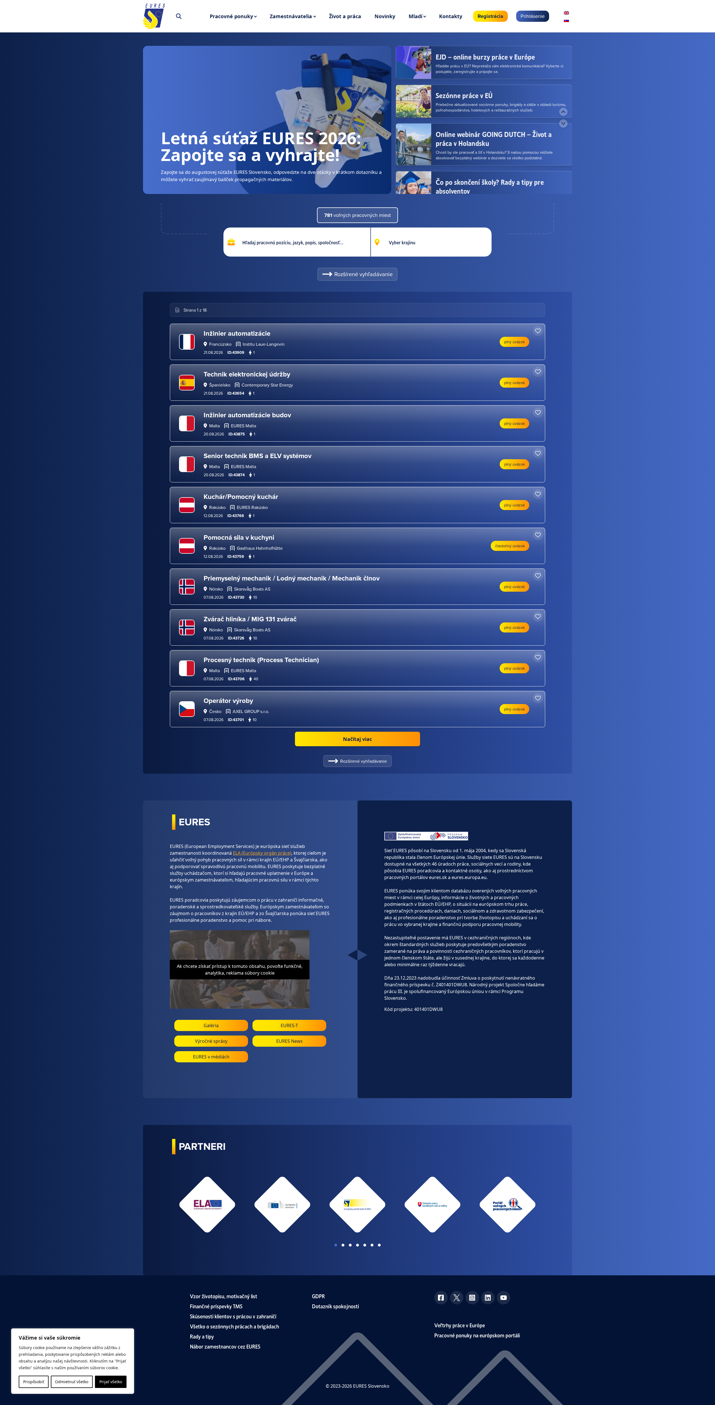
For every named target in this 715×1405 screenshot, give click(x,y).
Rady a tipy (202, 1336)
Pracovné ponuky (231, 16)
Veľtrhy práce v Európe (459, 1324)
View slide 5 (364, 1245)
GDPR (318, 1295)
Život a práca (345, 16)
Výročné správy (211, 1041)
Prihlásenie (533, 16)
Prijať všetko (110, 1381)
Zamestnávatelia (291, 16)
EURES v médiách (211, 1057)
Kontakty (450, 16)
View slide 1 (335, 1245)
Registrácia (490, 16)
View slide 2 (343, 1245)
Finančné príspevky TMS (216, 1305)
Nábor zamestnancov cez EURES (225, 1346)
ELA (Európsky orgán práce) (262, 853)
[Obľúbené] (538, 331)
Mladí (415, 16)
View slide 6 (372, 1245)
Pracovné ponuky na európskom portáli (477, 1334)
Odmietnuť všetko (71, 1381)
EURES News (289, 1041)
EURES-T (289, 1025)
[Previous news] (563, 112)
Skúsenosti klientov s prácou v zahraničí (233, 1315)
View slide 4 (357, 1245)
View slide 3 (350, 1245)
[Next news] (563, 123)
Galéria (211, 1025)
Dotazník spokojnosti (335, 1305)
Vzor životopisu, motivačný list (223, 1295)
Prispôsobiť (33, 1381)
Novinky (385, 16)
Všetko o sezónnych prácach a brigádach (234, 1326)
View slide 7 (379, 1245)
